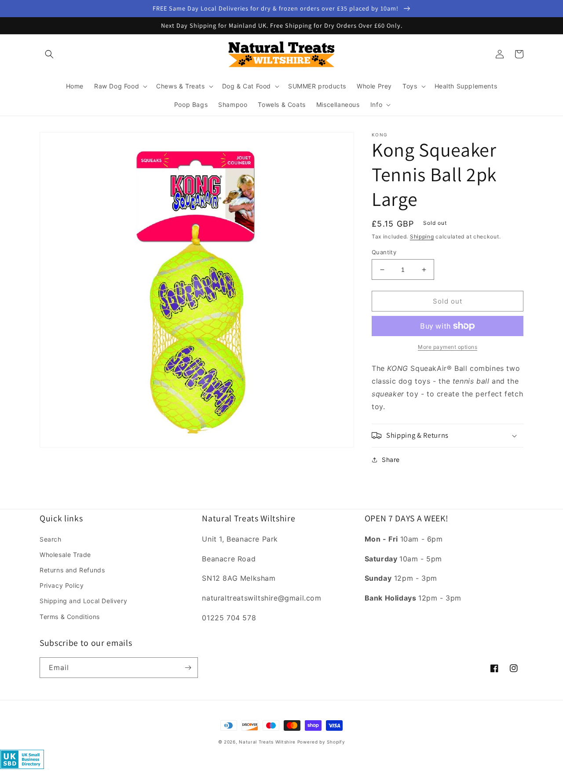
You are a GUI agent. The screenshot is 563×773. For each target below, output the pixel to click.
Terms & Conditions (70, 616)
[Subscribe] (187, 667)
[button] (49, 54)
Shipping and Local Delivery (83, 600)
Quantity (384, 252)
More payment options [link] (447, 347)
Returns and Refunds (72, 570)
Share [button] (391, 459)
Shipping (422, 236)
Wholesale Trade (65, 554)
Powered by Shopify (321, 741)
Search (51, 539)
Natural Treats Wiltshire (267, 741)
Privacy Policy (62, 585)
